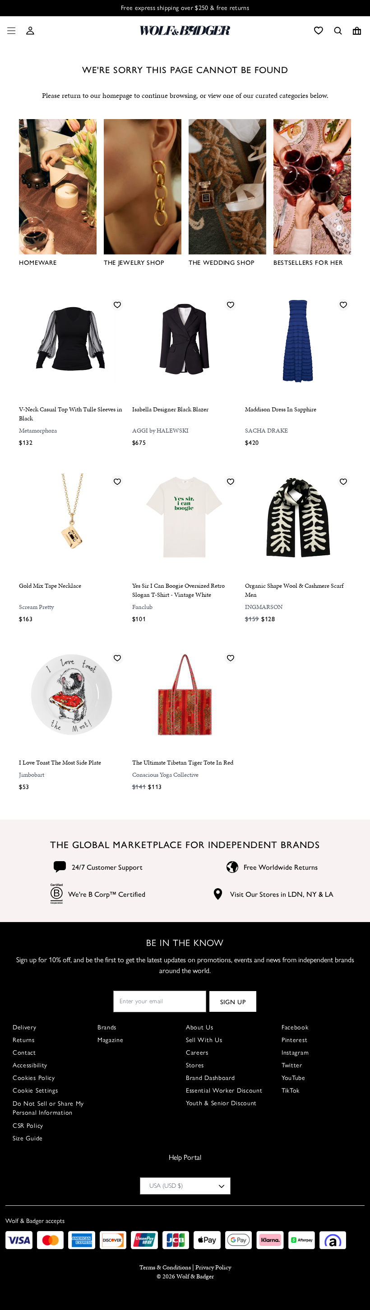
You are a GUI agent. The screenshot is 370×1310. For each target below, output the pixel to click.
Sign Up (233, 1001)
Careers (197, 1052)
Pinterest (294, 1040)
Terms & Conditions (165, 1267)
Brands (106, 1027)
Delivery (25, 1027)
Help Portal (185, 1157)
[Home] (185, 30)
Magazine (110, 1040)
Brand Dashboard (210, 1078)
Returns (24, 1040)
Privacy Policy (213, 1267)
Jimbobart (31, 774)
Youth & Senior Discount (221, 1103)
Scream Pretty (36, 607)
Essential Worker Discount (224, 1090)
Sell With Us (204, 1040)
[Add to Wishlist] (117, 304)
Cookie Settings (35, 1090)
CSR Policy (28, 1126)
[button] (30, 30)
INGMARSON (263, 607)
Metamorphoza (38, 430)
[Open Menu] (9, 30)
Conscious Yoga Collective (165, 774)
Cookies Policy (34, 1078)
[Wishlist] (318, 30)
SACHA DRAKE (266, 430)
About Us (199, 1027)
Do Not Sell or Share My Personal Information (48, 1108)
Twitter (292, 1065)
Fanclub (142, 607)
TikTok (291, 1090)
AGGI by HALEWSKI (160, 430)
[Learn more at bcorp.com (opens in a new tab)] (57, 894)
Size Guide (28, 1138)
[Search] (338, 30)
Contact (24, 1052)
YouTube (293, 1078)
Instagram (295, 1052)
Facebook (295, 1027)
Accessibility (30, 1065)
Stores (195, 1065)
